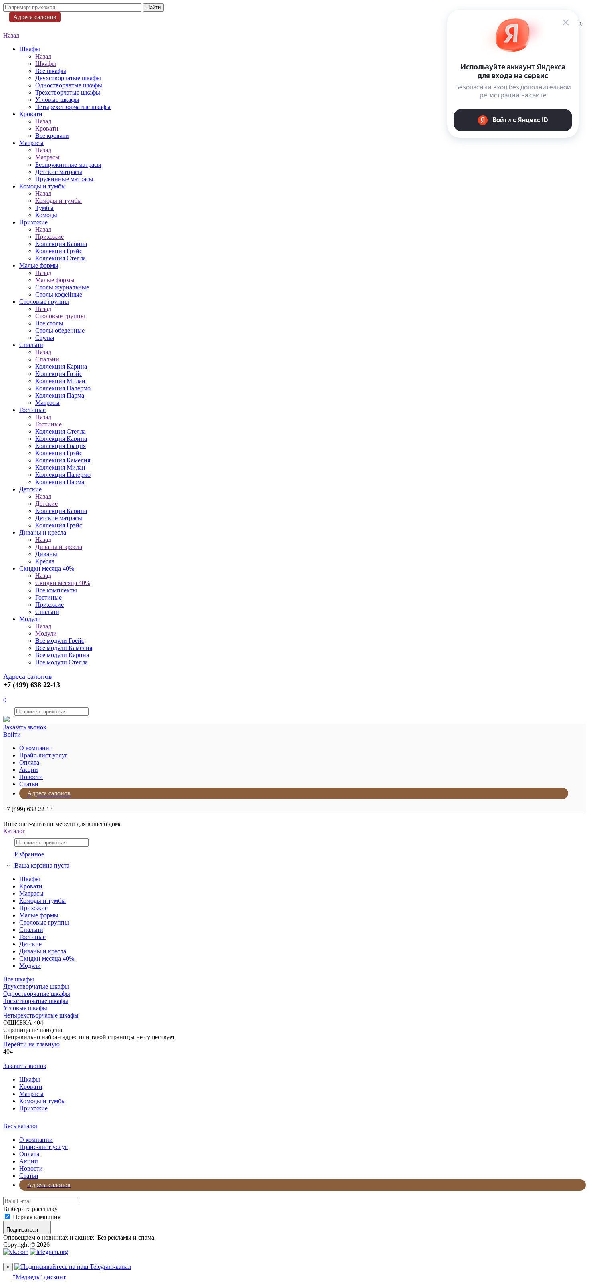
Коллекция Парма (59, 395)
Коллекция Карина (61, 243)
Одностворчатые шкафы (68, 85)
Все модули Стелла (61, 662)
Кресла (44, 561)
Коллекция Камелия (62, 460)
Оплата (29, 762)
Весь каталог (20, 1125)
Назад (11, 35)
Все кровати (52, 135)
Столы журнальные (62, 287)
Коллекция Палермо (63, 388)
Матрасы (31, 142)
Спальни (31, 344)
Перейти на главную (31, 1044)
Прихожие (33, 222)
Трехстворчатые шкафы (67, 92)
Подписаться (22, 1230)
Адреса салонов (34, 17)
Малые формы (38, 265)
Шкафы (29, 49)
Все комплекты (56, 590)
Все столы (49, 323)
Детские (30, 489)
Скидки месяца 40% (46, 568)
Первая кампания (37, 1216)
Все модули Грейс (59, 640)
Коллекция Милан (60, 381)
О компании (36, 748)
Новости (31, 776)
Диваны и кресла (42, 532)
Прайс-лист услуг (43, 755)
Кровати (30, 114)
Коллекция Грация (60, 445)
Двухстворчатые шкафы (68, 78)
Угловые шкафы (57, 99)
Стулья (44, 337)
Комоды (46, 215)
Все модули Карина (62, 655)
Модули (30, 619)
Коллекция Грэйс (58, 251)
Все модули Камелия (63, 647)
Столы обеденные (60, 330)
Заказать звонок (24, 727)
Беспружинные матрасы (68, 164)
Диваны (46, 554)
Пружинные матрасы (64, 179)
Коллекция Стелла (60, 258)
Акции (28, 769)
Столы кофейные (58, 294)
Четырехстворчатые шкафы (73, 106)
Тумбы (44, 207)
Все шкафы (50, 70)
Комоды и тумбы (42, 186)
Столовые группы (44, 301)
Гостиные (32, 409)
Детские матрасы (58, 171)
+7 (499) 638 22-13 (31, 685)
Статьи (28, 784)
